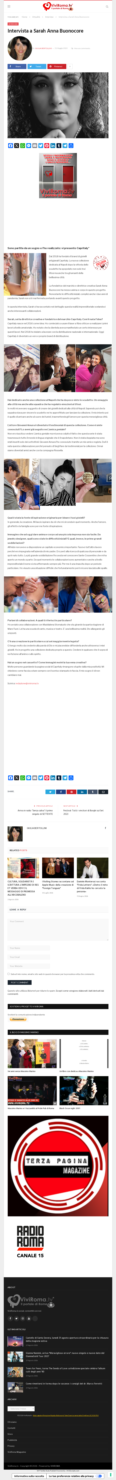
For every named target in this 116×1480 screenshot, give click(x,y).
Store (10, 1434)
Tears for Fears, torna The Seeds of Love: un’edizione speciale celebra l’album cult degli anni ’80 (65, 1370)
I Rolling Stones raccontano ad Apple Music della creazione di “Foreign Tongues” (58, 885)
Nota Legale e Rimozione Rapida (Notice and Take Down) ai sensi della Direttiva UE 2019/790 (66, 1415)
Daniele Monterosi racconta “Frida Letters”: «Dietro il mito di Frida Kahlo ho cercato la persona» (92, 886)
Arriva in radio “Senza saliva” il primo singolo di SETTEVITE (35, 812)
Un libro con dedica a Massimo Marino (77, 1071)
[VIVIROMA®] (58, 6)
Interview (13, 24)
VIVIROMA (55, 1466)
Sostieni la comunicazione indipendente (26, 1014)
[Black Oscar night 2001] (84, 1090)
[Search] (107, 6)
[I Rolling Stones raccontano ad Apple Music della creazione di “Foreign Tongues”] (58, 868)
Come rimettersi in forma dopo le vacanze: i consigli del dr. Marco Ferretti (64, 1383)
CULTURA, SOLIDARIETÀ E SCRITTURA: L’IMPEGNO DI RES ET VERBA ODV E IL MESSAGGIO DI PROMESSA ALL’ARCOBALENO (23, 888)
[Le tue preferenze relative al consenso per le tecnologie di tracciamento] (111, 1475)
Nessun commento (82, 48)
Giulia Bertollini (43, 48)
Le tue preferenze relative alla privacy (71, 1476)
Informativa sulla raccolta (29, 1476)
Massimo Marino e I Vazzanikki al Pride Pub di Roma (31, 1108)
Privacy (11, 1446)
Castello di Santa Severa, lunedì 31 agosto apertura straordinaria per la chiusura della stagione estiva (67, 1339)
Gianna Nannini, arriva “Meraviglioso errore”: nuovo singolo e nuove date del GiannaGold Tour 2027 (65, 1355)
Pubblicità (12, 1440)
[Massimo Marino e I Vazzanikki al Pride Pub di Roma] (32, 1090)
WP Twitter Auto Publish (46, 1471)
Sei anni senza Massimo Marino (21, 1071)
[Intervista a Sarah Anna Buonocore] (58, 105)
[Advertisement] (58, 221)
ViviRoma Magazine (17, 1452)
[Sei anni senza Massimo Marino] (32, 1053)
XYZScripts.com (72, 1471)
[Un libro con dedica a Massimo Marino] (84, 1053)
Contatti (11, 1428)
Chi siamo (12, 1422)
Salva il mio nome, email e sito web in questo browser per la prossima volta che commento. (53, 974)
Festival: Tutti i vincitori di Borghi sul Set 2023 (83, 812)
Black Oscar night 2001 (70, 1108)
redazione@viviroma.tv (27, 683)
